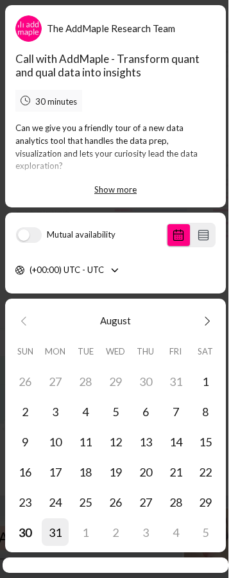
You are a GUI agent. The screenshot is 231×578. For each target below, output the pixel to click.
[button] (55, 532)
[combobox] (30, 270)
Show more (115, 189)
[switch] (29, 235)
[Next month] (206, 321)
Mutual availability (81, 235)
